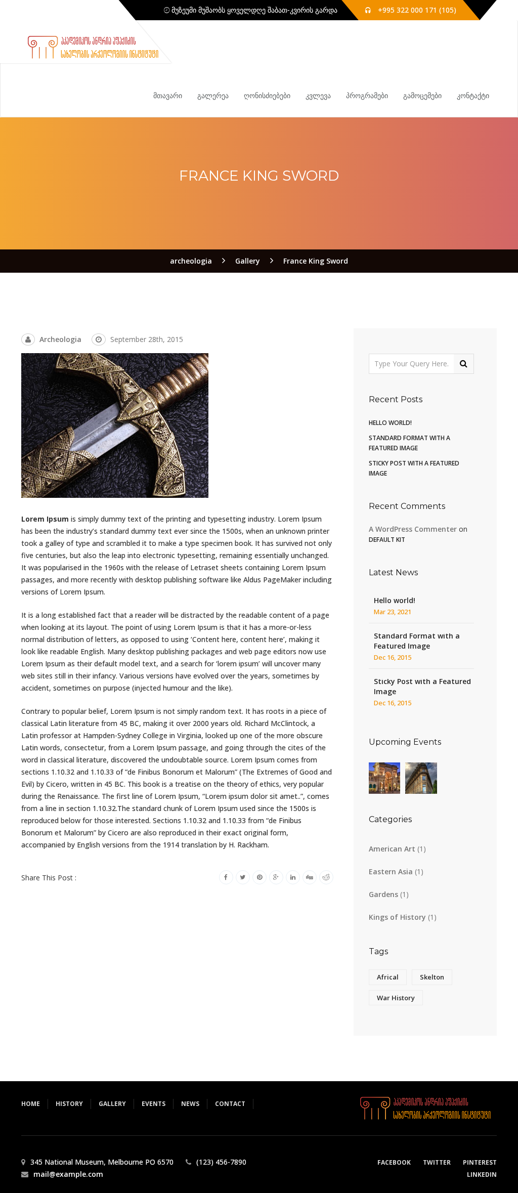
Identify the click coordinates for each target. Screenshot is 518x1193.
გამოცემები (422, 95)
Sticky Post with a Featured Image (422, 686)
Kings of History (397, 917)
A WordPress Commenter (413, 529)
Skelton (432, 977)
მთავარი (167, 95)
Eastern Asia (391, 871)
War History (396, 997)
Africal (388, 977)
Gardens (383, 894)
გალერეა (213, 95)
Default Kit (387, 539)
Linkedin (482, 1174)
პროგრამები (367, 95)
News (190, 1103)
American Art (392, 849)
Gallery (112, 1103)
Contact (230, 1103)
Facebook (394, 1162)
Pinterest (480, 1162)
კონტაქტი (473, 95)
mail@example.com (68, 1174)
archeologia (60, 339)
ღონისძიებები (267, 95)
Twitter (437, 1162)
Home (30, 1103)
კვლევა (318, 95)
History (69, 1103)
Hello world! (390, 422)
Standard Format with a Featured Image (417, 641)
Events (153, 1103)
